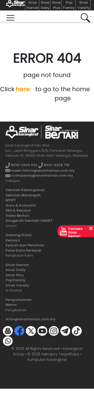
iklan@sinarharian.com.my (30, 319)
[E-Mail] (8, 330)
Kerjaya (12, 240)
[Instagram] (54, 330)
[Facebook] (19, 330)
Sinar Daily (45, 5)
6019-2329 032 (23, 165)
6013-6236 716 (56, 165)
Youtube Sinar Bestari (75, 232)
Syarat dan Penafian (24, 245)
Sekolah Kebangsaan (25, 189)
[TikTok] (77, 330)
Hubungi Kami (18, 234)
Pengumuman (18, 299)
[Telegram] (65, 330)
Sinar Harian (32, 5)
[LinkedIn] (19, 340)
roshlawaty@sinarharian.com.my (41, 175)
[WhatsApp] (8, 340)
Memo (11, 304)
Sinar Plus (56, 5)
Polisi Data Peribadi (23, 250)
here (22, 89)
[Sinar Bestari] (14, 5)
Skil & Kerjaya (18, 210)
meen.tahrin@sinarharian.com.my (42, 170)
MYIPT (10, 200)
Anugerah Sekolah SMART (29, 220)
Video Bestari (17, 215)
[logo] (21, 131)
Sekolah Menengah (23, 195)
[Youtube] (42, 330)
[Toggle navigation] (10, 16)
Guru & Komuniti (20, 205)
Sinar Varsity (83, 5)
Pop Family (69, 5)
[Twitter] (31, 330)
